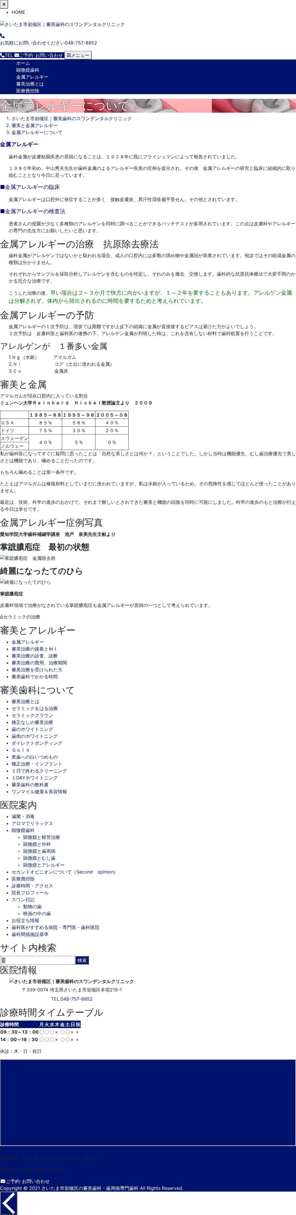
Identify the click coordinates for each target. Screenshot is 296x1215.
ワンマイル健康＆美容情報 (39, 791)
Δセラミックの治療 (20, 617)
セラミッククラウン (32, 715)
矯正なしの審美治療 (32, 722)
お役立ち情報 (25, 920)
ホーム (23, 63)
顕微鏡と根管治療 (41, 837)
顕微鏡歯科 (27, 70)
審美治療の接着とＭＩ (35, 649)
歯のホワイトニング (32, 729)
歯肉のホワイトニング (35, 736)
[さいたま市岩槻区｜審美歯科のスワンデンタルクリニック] (62, 23)
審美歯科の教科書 (30, 784)
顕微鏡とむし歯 (39, 858)
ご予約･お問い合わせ (28, 1181)
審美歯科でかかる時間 (35, 676)
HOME (18, 12)
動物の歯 (32, 906)
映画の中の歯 (37, 913)
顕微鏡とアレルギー (44, 865)
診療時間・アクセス (32, 886)
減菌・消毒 (23, 816)
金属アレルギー (32, 77)
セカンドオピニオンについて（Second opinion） (65, 872)
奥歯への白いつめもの (35, 757)
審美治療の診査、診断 (35, 656)
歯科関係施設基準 (30, 934)
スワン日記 (23, 899)
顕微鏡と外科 (37, 844)
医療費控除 (27, 91)
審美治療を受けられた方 (37, 669)
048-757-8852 (76, 999)
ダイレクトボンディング (37, 743)
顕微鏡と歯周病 (39, 851)
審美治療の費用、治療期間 (39, 663)
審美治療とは (30, 84)
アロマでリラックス (32, 823)
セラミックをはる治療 (35, 708)
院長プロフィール (30, 893)
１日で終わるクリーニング (39, 771)
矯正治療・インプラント (37, 764)
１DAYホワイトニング (35, 778)
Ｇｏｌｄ (21, 750)
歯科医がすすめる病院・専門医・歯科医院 (55, 927)
